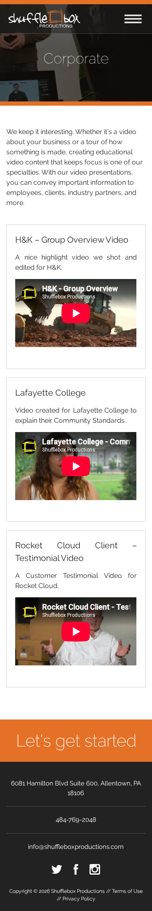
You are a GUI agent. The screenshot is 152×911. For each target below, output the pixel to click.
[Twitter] (56, 869)
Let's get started (76, 740)
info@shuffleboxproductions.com (76, 847)
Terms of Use (127, 891)
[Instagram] (94, 869)
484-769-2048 (76, 819)
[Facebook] (75, 869)
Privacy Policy (78, 899)
